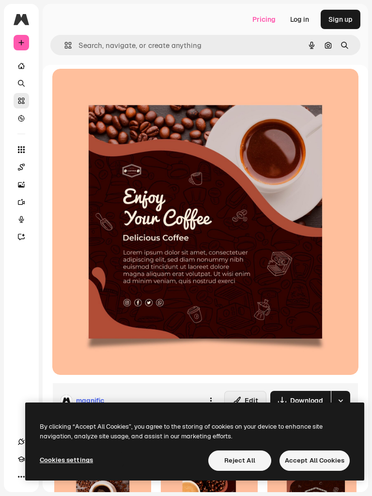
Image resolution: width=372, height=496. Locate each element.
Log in (299, 19)
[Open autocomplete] (64, 45)
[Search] (21, 83)
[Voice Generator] (21, 219)
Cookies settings (66, 460)
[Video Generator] (21, 202)
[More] (21, 476)
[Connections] (21, 442)
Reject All (239, 460)
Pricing (264, 19)
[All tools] (21, 149)
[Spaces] (21, 167)
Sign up (340, 19)
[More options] (210, 400)
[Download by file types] (340, 400)
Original (114, 87)
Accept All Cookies (314, 460)
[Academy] (21, 459)
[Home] (21, 66)
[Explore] (21, 118)
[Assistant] (21, 237)
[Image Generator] (21, 184)
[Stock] (21, 100)
